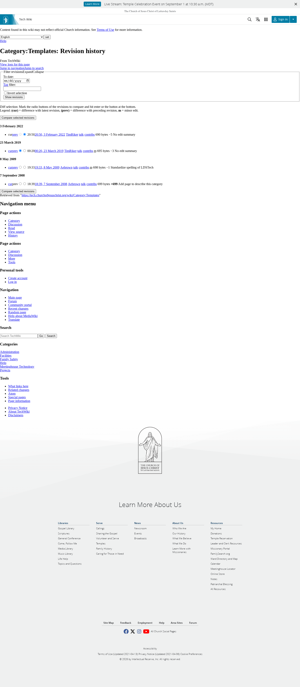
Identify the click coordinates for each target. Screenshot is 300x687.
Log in (12, 282)
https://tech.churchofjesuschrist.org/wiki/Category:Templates (60, 195)
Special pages (17, 397)
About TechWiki (19, 411)
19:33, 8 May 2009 (47, 167)
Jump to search (34, 68)
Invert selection (17, 93)
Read (11, 228)
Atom (12, 393)
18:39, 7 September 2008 (51, 184)
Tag (5, 84)
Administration (9, 352)
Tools (11, 262)
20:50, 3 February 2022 (50, 134)
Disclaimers (15, 415)
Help (3, 41)
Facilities (5, 355)
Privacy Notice (17, 408)
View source (16, 231)
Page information (19, 401)
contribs (89, 134)
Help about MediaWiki (23, 316)
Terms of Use (105, 29)
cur (10, 151)
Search (5, 327)
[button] (23, 72)
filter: (9, 84)
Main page (15, 297)
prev (15, 134)
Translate (14, 319)
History (13, 235)
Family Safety (9, 359)
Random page (17, 312)
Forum (12, 301)
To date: (8, 76)
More (11, 258)
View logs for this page (15, 64)
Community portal (20, 305)
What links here (18, 386)
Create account (17, 278)
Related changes (18, 390)
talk (81, 134)
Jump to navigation (12, 68)
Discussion (15, 224)
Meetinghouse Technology (17, 366)
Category (14, 220)
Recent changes (18, 308)
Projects (5, 370)
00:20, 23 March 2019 (49, 151)
